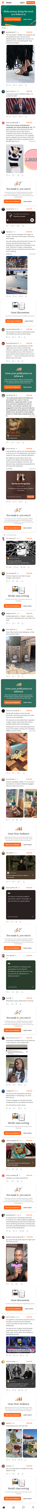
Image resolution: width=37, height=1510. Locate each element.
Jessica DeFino (10, 888)
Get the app (30, 3)
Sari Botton (9, 395)
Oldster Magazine (15, 436)
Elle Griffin (9, 853)
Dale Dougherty (11, 1140)
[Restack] (18, 175)
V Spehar (9, 1091)
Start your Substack (12, 19)
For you (4, 28)
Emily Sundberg (11, 122)
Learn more (27, 19)
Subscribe (29, 32)
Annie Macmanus (11, 343)
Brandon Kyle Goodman (14, 1237)
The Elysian (13, 873)
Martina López (10, 1361)
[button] (32, 220)
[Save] (32, 436)
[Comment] (13, 581)
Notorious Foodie (11, 710)
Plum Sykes (10, 629)
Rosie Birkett (10, 779)
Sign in (22, 3)
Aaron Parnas (10, 448)
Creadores (13, 1381)
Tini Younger (10, 573)
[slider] (16, 220)
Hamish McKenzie (12, 329)
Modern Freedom (15, 558)
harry (8, 998)
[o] (17, 752)
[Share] (25, 85)
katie (7, 1423)
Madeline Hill (10, 613)
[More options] (34, 32)
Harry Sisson (10, 91)
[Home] (3, 2)
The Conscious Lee (12, 1038)
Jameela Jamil (10, 32)
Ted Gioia (9, 232)
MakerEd (12, 1160)
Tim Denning (10, 538)
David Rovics (10, 209)
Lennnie (8, 1466)
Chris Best (9, 955)
